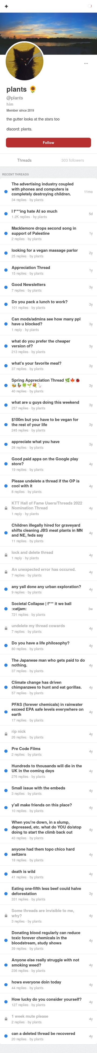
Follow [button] (48, 142)
